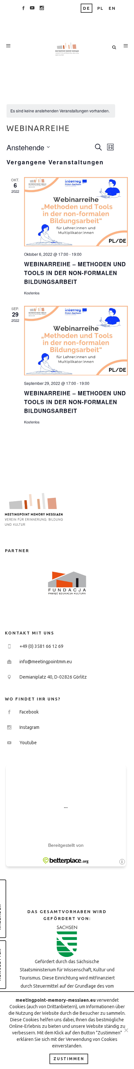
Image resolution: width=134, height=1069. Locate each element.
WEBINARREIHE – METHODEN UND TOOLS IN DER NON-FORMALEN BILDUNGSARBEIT (75, 273)
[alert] (61, 111)
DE (86, 8)
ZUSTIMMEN (68, 1059)
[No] (126, 1030)
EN (112, 8)
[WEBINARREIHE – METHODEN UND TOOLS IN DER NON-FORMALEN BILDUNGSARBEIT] (76, 212)
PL (100, 8)
